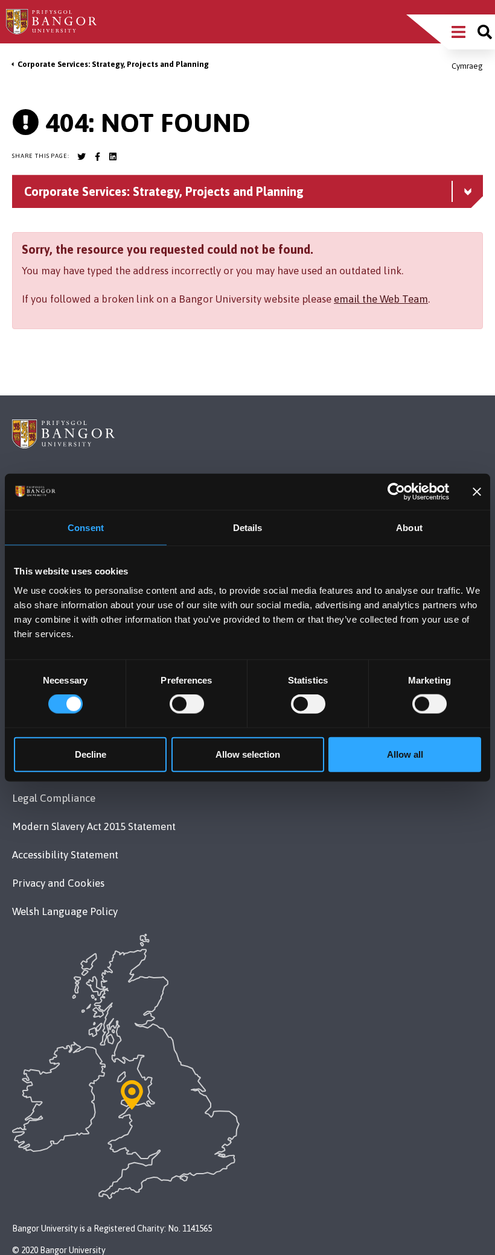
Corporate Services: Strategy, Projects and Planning (113, 64)
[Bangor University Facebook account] (97, 156)
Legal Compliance (53, 798)
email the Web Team (381, 299)
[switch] (187, 704)
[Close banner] (477, 492)
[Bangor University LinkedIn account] (113, 156)
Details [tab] (248, 528)
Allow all (405, 754)
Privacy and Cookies (58, 883)
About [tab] (409, 528)
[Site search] (484, 31)
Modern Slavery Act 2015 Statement (94, 826)
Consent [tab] (86, 528)
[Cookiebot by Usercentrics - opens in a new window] (396, 492)
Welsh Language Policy (65, 911)
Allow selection (248, 754)
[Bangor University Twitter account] (81, 156)
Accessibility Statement (65, 855)
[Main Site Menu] (458, 31)
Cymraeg (467, 66)
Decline (90, 754)
